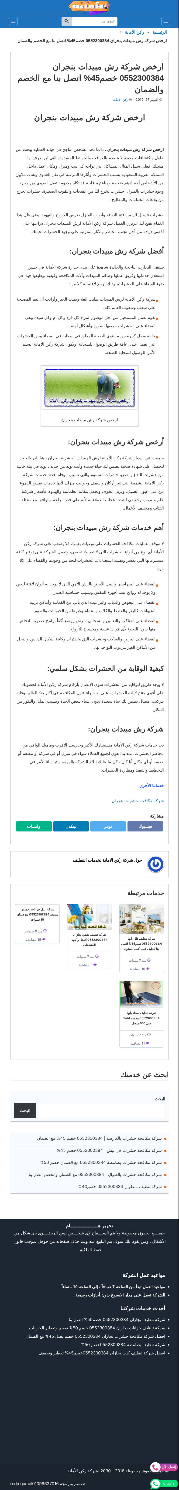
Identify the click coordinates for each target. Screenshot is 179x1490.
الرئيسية (160, 32)
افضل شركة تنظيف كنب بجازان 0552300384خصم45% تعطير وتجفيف (101, 1352)
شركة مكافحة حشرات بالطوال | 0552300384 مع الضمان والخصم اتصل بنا (95, 1174)
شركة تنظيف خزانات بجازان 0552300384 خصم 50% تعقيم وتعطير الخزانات (97, 1327)
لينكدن (68, 827)
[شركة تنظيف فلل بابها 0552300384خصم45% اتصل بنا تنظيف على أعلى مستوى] (142, 919)
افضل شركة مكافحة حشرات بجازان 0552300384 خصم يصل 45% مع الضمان (95, 1336)
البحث (160, 1098)
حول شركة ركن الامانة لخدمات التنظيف (107, 860)
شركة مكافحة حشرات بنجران (137, 800)
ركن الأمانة (134, 32)
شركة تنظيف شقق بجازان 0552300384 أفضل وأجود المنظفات (90, 940)
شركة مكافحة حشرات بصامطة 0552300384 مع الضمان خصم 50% (101, 1162)
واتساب (30, 827)
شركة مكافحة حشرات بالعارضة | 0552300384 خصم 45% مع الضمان (99, 1138)
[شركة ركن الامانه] (89, 7)
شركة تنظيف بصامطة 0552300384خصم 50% (123, 1344)
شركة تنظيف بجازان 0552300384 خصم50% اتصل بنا (117, 1319)
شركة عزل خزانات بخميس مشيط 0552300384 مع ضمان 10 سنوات (37, 914)
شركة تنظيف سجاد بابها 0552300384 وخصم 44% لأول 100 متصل (141, 1018)
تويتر (106, 827)
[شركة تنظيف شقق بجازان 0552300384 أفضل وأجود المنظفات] (89, 917)
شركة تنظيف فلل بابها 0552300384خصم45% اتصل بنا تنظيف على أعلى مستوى (141, 944)
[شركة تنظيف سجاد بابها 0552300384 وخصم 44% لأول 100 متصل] (142, 994)
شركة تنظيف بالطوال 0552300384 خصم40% (120, 1186)
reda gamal (21, 1483)
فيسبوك (142, 827)
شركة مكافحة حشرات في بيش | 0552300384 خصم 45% (109, 1150)
